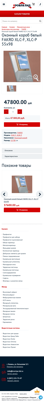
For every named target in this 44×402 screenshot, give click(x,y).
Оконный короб (20, 138)
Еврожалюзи (7, 322)
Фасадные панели (9, 311)
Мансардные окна (9, 264)
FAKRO (20, 132)
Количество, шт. (9, 108)
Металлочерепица (9, 245)
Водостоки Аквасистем (11, 344)
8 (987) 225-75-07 (14, 378)
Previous (4, 194)
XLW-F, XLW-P (16, 135)
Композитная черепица (11, 251)
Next (39, 194)
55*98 (13, 140)
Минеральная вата (9, 306)
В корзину (24, 124)
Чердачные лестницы (10, 267)
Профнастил (7, 234)
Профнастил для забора (11, 237)
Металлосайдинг (8, 295)
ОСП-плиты (7, 300)
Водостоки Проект (9, 347)
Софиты (5, 278)
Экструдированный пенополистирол (16, 308)
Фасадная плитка (9, 314)
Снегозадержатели (9, 273)
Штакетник (6, 317)
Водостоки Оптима (9, 342)
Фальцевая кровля (9, 248)
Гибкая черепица (9, 243)
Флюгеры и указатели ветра (12, 281)
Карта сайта (23, 394)
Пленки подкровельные (11, 256)
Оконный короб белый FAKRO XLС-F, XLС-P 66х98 (21, 200)
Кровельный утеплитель (11, 262)
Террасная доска (9, 319)
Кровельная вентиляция (11, 259)
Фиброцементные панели (12, 298)
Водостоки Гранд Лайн (11, 336)
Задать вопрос (12, 374)
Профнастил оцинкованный (13, 240)
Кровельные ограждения (11, 275)
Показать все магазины (15, 367)
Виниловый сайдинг (10, 292)
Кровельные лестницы (11, 270)
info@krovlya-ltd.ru (15, 371)
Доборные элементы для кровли (14, 253)
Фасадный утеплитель (10, 303)
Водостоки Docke (9, 339)
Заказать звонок (13, 381)
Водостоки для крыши (11, 333)
